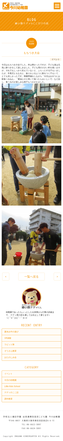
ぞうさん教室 (10, 351)
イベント (8, 374)
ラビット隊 (9, 344)
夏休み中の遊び (11, 332)
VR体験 (7, 338)
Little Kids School (12, 386)
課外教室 (8, 399)
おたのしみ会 (10, 357)
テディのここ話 (11, 392)
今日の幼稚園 (10, 380)
